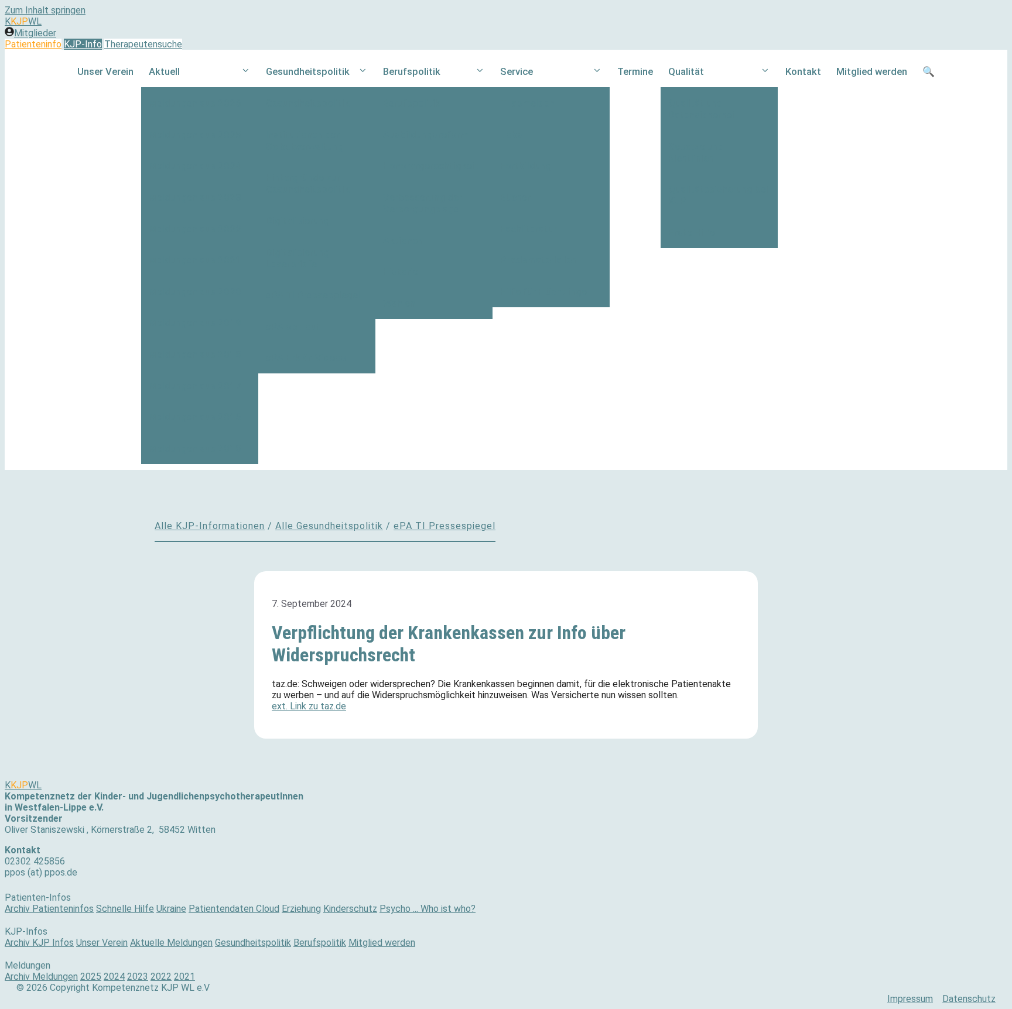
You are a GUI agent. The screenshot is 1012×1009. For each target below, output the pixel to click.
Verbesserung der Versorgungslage (422, 203)
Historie (400, 271)
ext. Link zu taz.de (309, 706)
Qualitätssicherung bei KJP (718, 195)
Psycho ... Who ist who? (428, 908)
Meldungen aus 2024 (195, 165)
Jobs (511, 134)
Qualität (686, 71)
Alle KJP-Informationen (210, 525)
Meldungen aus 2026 (195, 103)
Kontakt (803, 71)
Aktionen (403, 240)
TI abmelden (527, 103)
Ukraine (171, 908)
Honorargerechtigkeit (430, 165)
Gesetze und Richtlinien (696, 152)
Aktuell (164, 71)
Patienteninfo (33, 44)
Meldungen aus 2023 (195, 197)
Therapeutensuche (143, 44)
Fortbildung (526, 165)
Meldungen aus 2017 (195, 386)
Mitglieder (35, 33)
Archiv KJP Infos (39, 942)
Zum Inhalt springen (45, 10)
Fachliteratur (528, 229)
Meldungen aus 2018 (195, 354)
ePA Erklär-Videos (306, 357)
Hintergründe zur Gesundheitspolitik (308, 183)
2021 (184, 976)
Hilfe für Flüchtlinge (543, 291)
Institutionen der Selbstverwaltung (305, 140)
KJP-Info (83, 44)
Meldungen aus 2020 (195, 291)
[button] (246, 72)
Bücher (515, 197)
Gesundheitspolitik (308, 71)
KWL (23, 21)
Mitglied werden (871, 71)
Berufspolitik (411, 71)
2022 (161, 976)
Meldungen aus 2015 (195, 448)
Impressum (910, 998)
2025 (90, 976)
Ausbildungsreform (426, 134)
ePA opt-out (293, 326)
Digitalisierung (298, 220)
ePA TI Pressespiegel (313, 295)
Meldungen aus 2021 (195, 260)
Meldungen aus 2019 (195, 322)
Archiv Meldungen (41, 976)
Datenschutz (969, 998)
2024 (114, 976)
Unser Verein (105, 71)
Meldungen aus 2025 (195, 134)
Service (516, 71)
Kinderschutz (350, 908)
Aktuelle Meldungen (171, 942)
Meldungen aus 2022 (195, 229)
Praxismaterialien (538, 260)
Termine (635, 71)
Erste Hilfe (691, 232)
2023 (137, 976)
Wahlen (399, 303)
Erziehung (301, 908)
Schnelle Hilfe (125, 908)
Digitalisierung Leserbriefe (298, 258)
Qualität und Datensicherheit (703, 109)
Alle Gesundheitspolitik (329, 525)
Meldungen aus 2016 (195, 417)
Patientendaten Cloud (234, 908)
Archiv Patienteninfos (49, 908)
